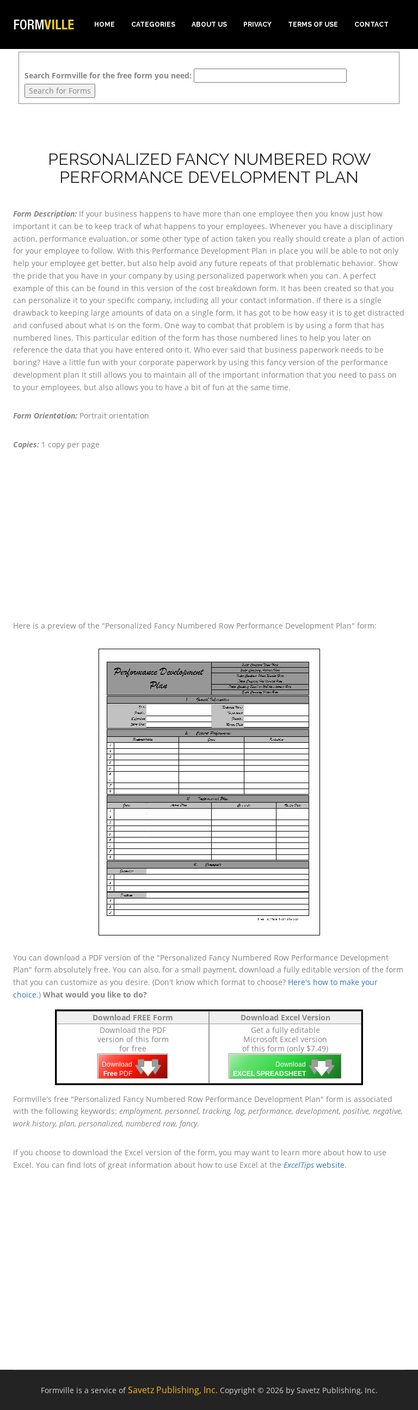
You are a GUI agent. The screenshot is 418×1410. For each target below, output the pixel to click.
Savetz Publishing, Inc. (173, 1390)
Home (104, 24)
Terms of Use (313, 24)
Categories (153, 24)
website (314, 1165)
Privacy (257, 24)
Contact (371, 24)
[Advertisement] (209, 535)
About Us (209, 24)
